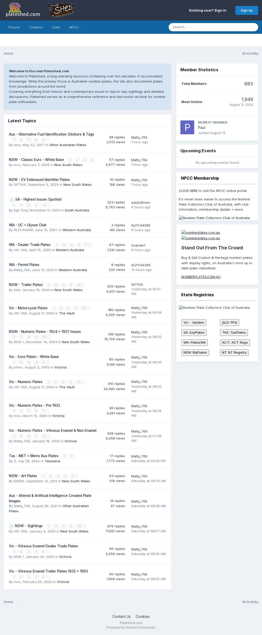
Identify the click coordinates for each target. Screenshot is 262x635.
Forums (14, 27)
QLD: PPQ (229, 322)
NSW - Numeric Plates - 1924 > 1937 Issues (45, 332)
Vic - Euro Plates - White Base (34, 357)
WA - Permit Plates (24, 265)
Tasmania (52, 461)
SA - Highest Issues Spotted (38, 199)
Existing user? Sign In (208, 10)
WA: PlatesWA (194, 342)
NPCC (74, 27)
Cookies (143, 616)
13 (84, 308)
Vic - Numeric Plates (26, 382)
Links (56, 27)
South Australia (77, 210)
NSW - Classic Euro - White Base (37, 160)
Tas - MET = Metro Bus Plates (34, 456)
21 (44, 436)
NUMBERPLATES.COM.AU (201, 277)
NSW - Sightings (29, 526)
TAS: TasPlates (234, 332)
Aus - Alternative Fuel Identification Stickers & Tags (51, 134)
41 (79, 382)
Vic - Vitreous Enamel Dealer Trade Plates (43, 546)
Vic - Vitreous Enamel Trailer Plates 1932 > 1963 (48, 571)
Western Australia (76, 230)
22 (44, 205)
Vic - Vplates (193, 322)
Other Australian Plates (67, 145)
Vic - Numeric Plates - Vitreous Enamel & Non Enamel (52, 430)
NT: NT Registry (234, 352)
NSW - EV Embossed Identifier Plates (39, 180)
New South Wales (68, 165)
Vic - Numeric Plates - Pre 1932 (34, 405)
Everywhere (232, 27)
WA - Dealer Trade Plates (30, 245)
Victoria (60, 367)
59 (79, 526)
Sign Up (247, 10)
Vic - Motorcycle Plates (29, 308)
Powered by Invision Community (131, 627)
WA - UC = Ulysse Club (27, 225)
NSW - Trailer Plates (26, 285)
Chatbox (36, 27)
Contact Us (121, 616)
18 (79, 285)
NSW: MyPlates (195, 352)
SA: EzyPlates (194, 332)
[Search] (252, 27)
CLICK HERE (188, 191)
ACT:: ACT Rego (235, 342)
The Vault (66, 313)
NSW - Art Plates (23, 476)
